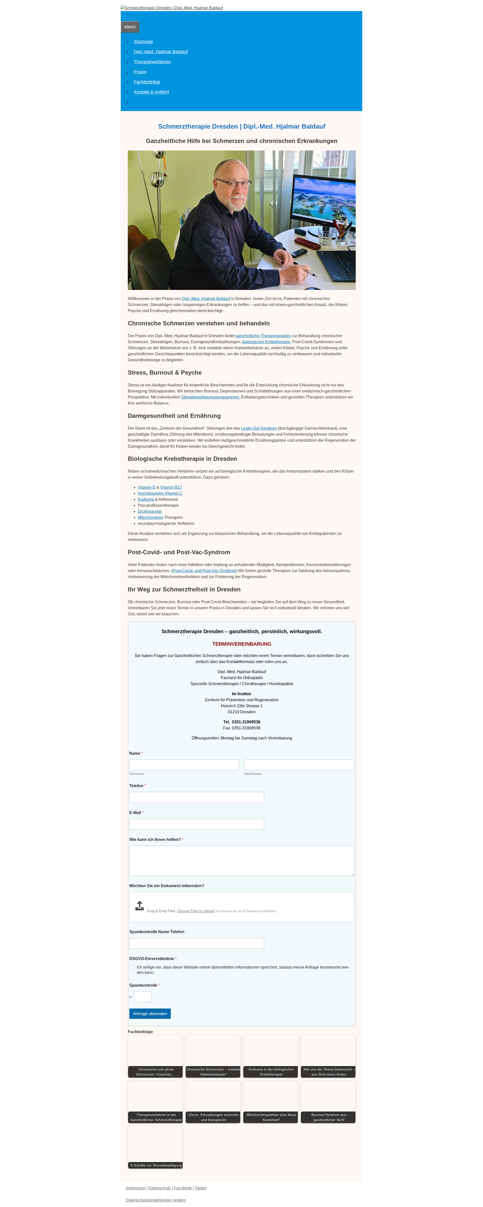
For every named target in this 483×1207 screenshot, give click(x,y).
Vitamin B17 (171, 487)
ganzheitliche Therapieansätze (263, 336)
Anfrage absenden (150, 1013)
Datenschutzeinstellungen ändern (156, 1200)
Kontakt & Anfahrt (151, 91)
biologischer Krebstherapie (266, 342)
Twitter (201, 1188)
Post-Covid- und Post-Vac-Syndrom (204, 571)
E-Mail (136, 813)
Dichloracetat (150, 511)
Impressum (135, 1188)
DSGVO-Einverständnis (153, 959)
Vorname (136, 774)
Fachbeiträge (147, 81)
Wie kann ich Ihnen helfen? (156, 839)
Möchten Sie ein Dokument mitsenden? (166, 886)
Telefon (137, 786)
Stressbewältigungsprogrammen (210, 397)
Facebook (183, 1188)
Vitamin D (146, 487)
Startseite (143, 41)
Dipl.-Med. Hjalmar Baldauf (161, 51)
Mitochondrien (150, 517)
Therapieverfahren (152, 61)
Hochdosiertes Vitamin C (160, 493)
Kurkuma (146, 499)
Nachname (253, 774)
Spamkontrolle (144, 985)
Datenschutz (159, 1188)
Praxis (140, 71)
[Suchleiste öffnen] (124, 16)
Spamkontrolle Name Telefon (156, 932)
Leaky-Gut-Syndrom (259, 428)
